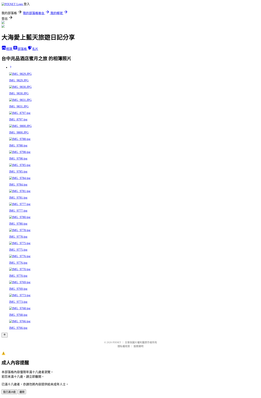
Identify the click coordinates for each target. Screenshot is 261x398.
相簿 (9, 49)
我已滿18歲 (9, 392)
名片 (35, 49)
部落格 (23, 49)
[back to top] (5, 335)
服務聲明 (138, 346)
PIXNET (117, 342)
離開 (21, 392)
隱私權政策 (124, 346)
